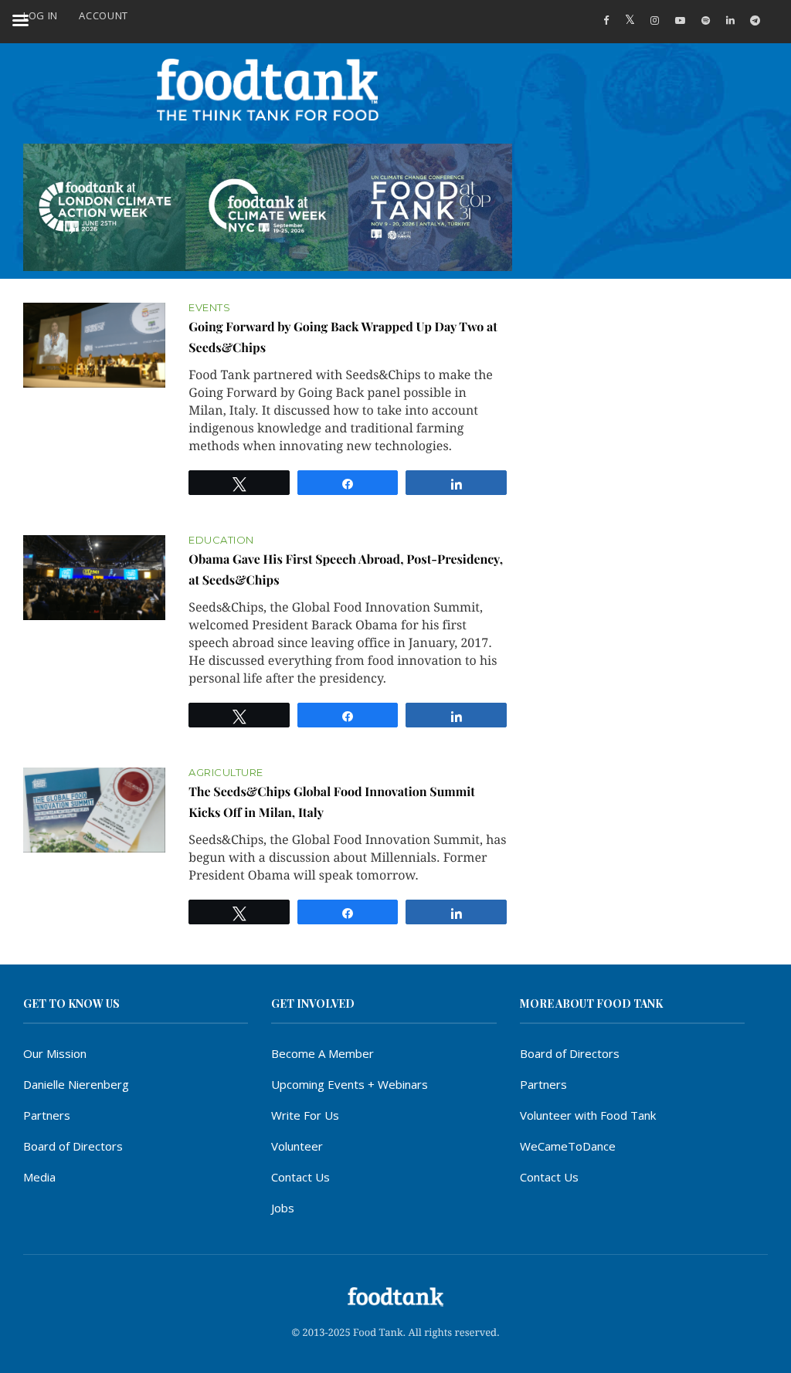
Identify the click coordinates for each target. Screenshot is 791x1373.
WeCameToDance (568, 1146)
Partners (46, 1115)
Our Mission (55, 1053)
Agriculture (225, 773)
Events (209, 308)
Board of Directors (73, 1146)
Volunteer (297, 1146)
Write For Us (305, 1115)
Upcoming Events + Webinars (349, 1084)
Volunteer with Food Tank (588, 1115)
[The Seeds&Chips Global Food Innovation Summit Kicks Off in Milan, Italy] (94, 810)
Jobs (282, 1207)
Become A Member (322, 1053)
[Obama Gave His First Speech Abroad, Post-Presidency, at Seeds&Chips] (94, 578)
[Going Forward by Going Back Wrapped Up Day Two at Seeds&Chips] (94, 345)
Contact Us (300, 1177)
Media (39, 1177)
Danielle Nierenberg (76, 1084)
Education (221, 540)
